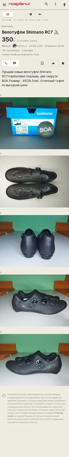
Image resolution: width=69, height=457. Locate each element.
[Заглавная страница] (19, 2)
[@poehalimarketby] (30, 14)
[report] (63, 63)
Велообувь (7, 26)
